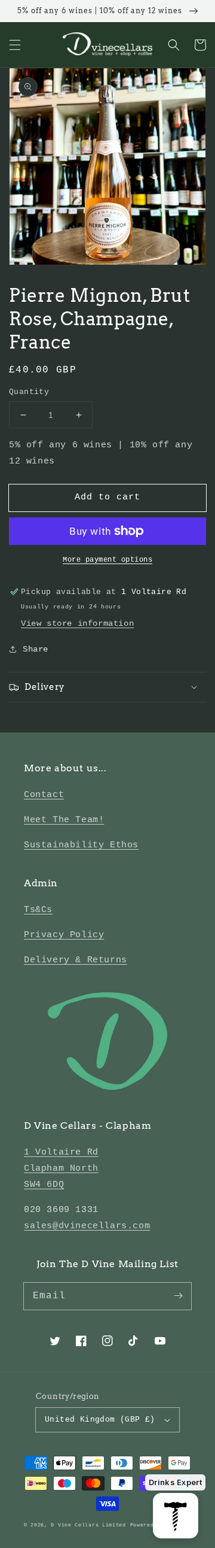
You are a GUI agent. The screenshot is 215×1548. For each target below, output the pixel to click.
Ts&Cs (38, 910)
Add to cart (107, 497)
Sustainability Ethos (81, 845)
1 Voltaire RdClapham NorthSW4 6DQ (61, 1168)
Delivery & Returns (75, 960)
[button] (15, 45)
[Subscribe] (178, 1296)
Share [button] (35, 649)
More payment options (107, 560)
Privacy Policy (64, 935)
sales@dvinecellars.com (87, 1226)
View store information (77, 623)
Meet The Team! (64, 820)
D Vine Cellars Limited (88, 1525)
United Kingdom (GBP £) (100, 1419)
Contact (44, 795)
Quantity (29, 391)
